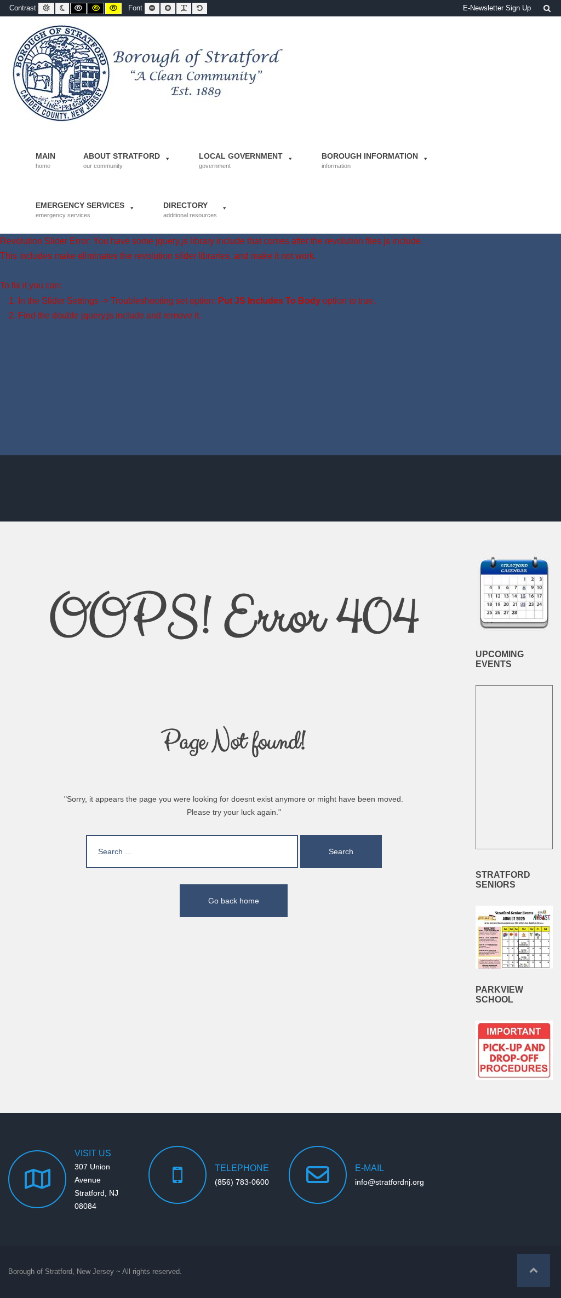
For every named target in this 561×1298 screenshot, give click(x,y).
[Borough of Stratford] (149, 73)
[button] (533, 1270)
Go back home (233, 900)
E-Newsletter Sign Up (497, 8)
